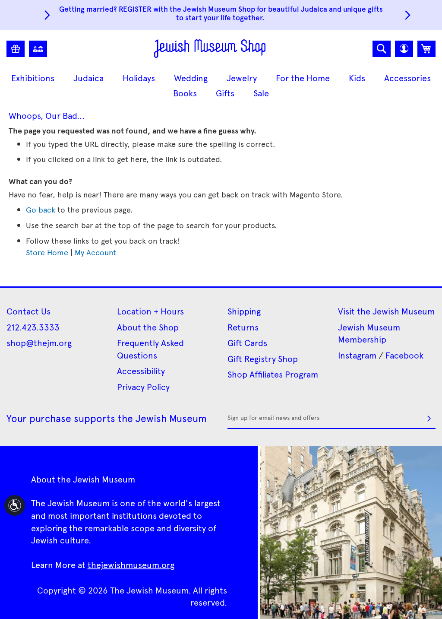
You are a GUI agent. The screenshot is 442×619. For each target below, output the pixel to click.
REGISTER (135, 8)
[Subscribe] (429, 418)
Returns (243, 327)
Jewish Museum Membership (369, 333)
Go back (40, 209)
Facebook (404, 355)
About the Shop (148, 327)
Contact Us (28, 311)
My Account (95, 252)
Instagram (357, 355)
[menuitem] (33, 78)
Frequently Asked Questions (150, 348)
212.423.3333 (33, 327)
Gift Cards (247, 342)
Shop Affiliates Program (272, 374)
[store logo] (210, 48)
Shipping (244, 311)
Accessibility (141, 371)
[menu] (221, 85)
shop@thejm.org (39, 342)
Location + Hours (150, 311)
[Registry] (15, 49)
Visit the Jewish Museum (386, 311)
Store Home (47, 252)
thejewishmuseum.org (131, 565)
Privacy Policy (143, 387)
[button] (404, 49)
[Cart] (426, 49)
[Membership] (38, 49)
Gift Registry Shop (262, 358)
